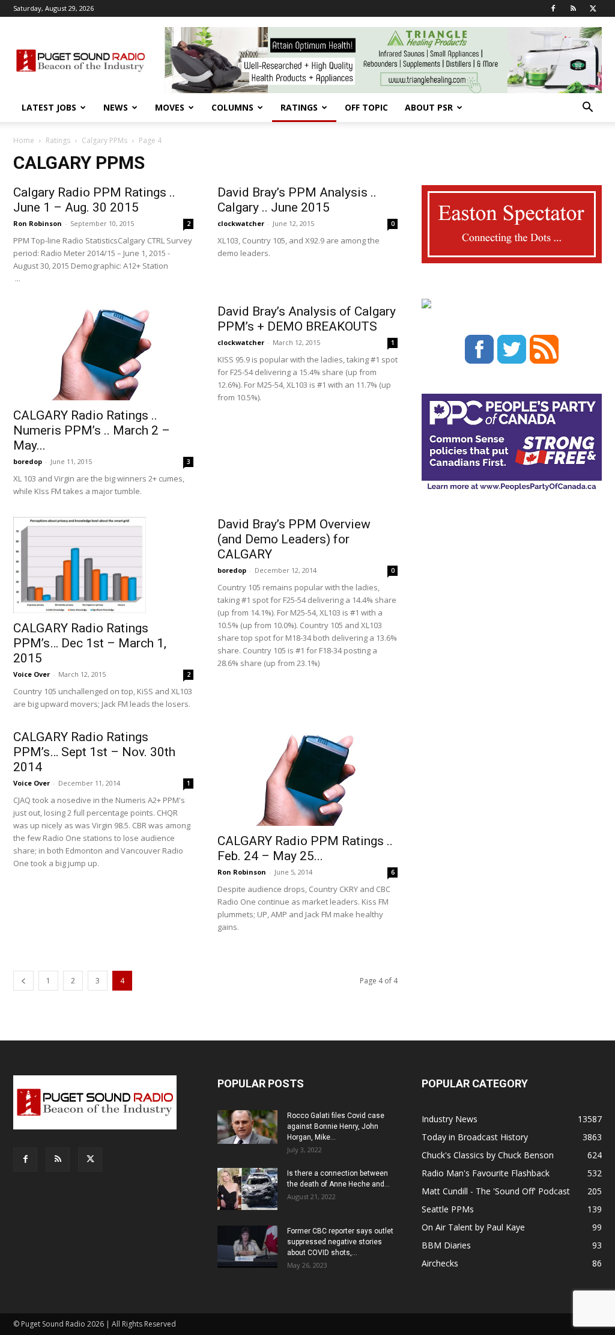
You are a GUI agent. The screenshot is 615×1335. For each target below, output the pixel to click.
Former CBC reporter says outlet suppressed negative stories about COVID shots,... (340, 1242)
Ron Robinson (37, 223)
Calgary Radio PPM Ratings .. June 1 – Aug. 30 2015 (94, 200)
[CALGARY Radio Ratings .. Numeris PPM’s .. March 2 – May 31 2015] (103, 352)
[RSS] (573, 8)
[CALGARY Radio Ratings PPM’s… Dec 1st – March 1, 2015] (103, 565)
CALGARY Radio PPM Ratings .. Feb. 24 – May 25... (305, 848)
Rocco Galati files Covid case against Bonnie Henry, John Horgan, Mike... (335, 1126)
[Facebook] (553, 8)
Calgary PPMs (104, 140)
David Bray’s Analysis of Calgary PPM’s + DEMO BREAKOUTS (306, 319)
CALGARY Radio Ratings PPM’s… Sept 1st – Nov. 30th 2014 (94, 752)
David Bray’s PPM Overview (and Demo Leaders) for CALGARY (294, 539)
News (115, 107)
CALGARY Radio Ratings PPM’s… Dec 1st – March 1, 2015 (89, 643)
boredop (27, 461)
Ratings (299, 107)
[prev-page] (23, 981)
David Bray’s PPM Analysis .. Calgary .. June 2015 (297, 200)
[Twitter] (593, 8)
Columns (232, 107)
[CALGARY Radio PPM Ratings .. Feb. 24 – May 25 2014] (307, 778)
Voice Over (31, 674)
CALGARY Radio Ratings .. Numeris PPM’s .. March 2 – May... (91, 430)
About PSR (429, 107)
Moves (169, 107)
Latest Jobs (49, 107)
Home (23, 140)
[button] (587, 108)
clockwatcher (240, 223)
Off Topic (366, 107)
